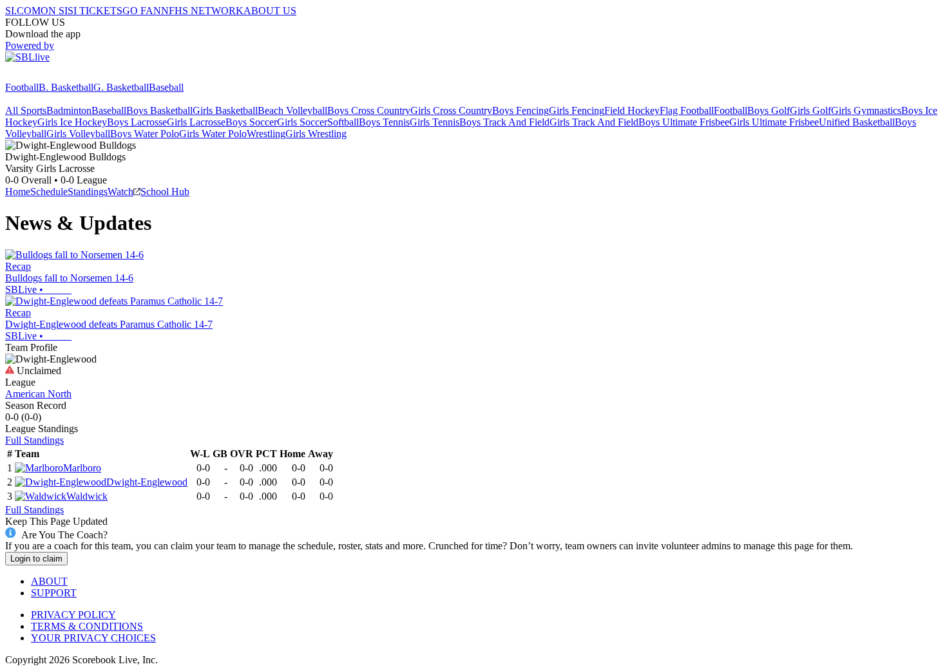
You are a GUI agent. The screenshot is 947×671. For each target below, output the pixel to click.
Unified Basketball (857, 122)
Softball (343, 122)
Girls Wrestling (316, 133)
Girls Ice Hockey (72, 122)
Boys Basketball (159, 110)
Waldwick (87, 496)
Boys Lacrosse (137, 122)
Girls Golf (810, 110)
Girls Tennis (434, 122)
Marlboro (82, 467)
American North (38, 393)
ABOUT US (270, 10)
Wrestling (266, 133)
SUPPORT (54, 592)
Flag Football (687, 110)
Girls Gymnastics (866, 110)
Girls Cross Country (451, 110)
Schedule (49, 191)
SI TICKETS (95, 10)
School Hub (164, 191)
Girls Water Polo (213, 133)
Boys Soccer (251, 122)
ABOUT (49, 581)
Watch (120, 191)
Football (22, 87)
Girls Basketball (225, 110)
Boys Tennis (384, 122)
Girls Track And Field (594, 122)
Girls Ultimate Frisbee (774, 122)
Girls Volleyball (78, 133)
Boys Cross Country (368, 110)
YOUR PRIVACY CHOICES (93, 637)
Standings (88, 191)
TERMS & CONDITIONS (87, 626)
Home (17, 191)
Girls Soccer (302, 122)
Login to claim (36, 558)
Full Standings (34, 440)
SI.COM (23, 10)
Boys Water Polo (144, 133)
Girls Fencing (576, 110)
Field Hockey (632, 110)
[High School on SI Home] (54, 75)
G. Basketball (121, 87)
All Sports (25, 110)
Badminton (68, 110)
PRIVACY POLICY (73, 614)
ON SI (54, 10)
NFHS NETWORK (202, 10)
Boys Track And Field (504, 122)
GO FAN (141, 10)
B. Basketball (66, 87)
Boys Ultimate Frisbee (683, 122)
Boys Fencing (520, 110)
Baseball (166, 87)
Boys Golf (768, 110)
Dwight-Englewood (146, 482)
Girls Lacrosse (196, 122)
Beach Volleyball (292, 110)
